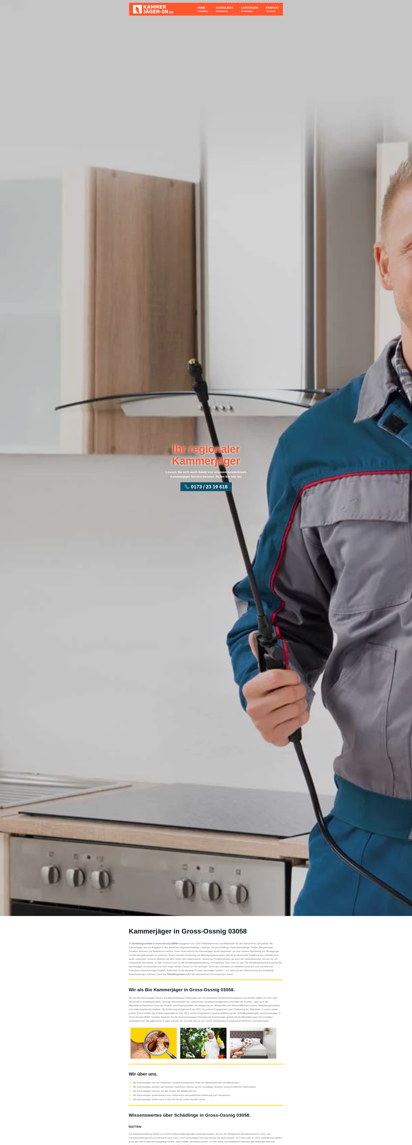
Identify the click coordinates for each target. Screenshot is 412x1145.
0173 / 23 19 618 (209, 486)
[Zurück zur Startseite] (153, 9)
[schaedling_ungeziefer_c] (253, 1043)
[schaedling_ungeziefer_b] (203, 1043)
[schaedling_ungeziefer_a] (153, 1043)
